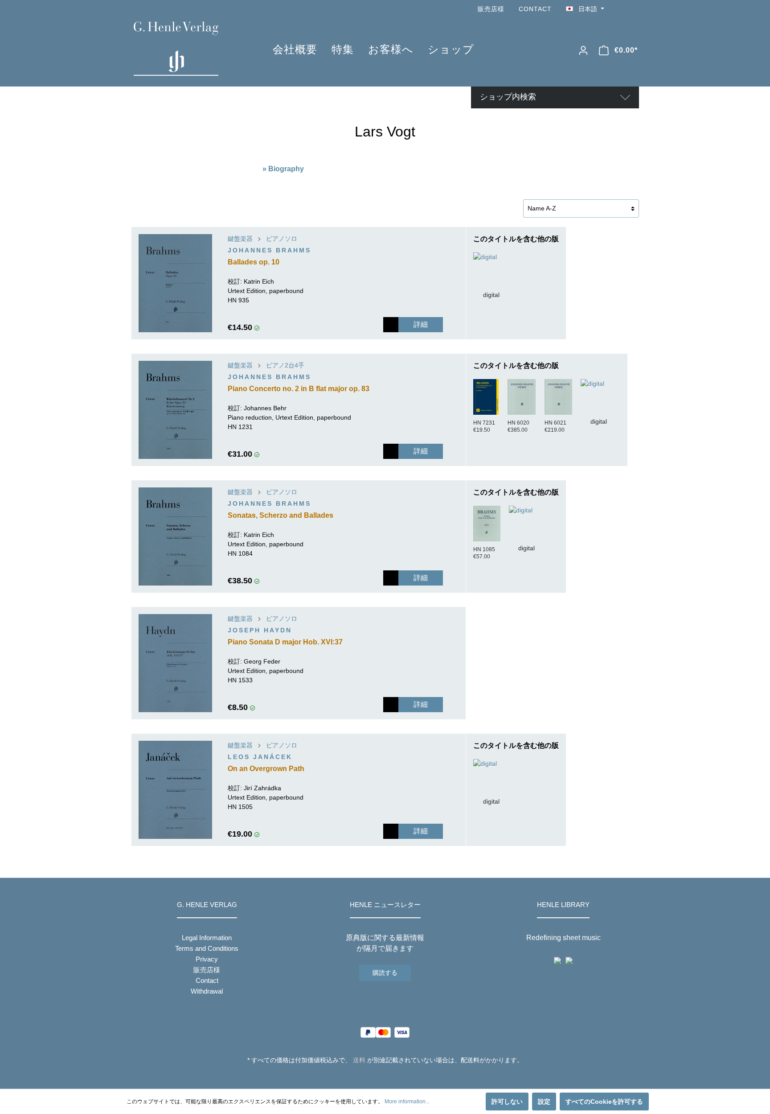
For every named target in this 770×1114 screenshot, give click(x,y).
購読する (385, 972)
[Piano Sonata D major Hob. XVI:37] (175, 663)
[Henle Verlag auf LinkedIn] (391, 1076)
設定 (544, 1101)
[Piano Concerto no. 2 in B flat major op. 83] (175, 410)
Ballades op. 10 (253, 262)
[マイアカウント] (583, 50)
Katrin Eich (259, 281)
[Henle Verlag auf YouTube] (621, 9)
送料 (359, 1060)
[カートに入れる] (390, 324)
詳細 (421, 324)
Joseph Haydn (260, 630)
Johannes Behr (265, 408)
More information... (407, 1101)
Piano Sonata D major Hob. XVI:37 (285, 642)
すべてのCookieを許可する (604, 1101)
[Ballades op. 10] (175, 283)
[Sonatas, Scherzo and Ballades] (175, 536)
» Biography (283, 169)
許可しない (507, 1101)
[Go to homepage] (190, 48)
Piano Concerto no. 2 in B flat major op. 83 (298, 388)
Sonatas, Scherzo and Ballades (280, 515)
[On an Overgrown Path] (175, 790)
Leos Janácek (260, 756)
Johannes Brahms (269, 250)
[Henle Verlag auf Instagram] (633, 9)
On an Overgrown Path (266, 768)
